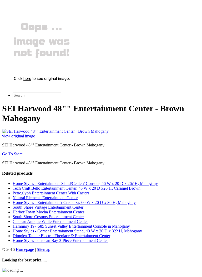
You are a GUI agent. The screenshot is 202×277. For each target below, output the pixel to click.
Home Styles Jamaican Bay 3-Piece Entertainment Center (60, 240)
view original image (18, 136)
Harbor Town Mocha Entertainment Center (48, 212)
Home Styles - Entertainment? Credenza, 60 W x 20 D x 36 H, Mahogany (74, 202)
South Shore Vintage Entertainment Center (48, 207)
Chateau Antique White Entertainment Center (50, 221)
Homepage (25, 249)
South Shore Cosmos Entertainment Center (48, 216)
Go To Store (12, 154)
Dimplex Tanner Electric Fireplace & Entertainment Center (61, 235)
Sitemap (43, 249)
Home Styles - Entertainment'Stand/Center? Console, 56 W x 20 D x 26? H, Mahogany (85, 183)
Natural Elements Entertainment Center (45, 197)
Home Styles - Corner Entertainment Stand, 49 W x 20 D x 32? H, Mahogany (77, 231)
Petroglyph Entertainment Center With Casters (51, 193)
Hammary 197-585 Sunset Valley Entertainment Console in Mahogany (71, 226)
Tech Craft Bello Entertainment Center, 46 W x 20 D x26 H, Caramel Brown (76, 188)
